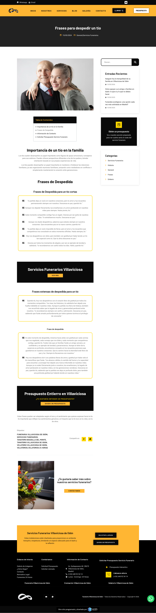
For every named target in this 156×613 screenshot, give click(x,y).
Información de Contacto (46, 133)
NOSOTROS (46, 11)
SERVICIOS (62, 11)
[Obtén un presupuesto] (119, 125)
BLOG (74, 11)
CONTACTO (101, 11)
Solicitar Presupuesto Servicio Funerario (52, 137)
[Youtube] (126, 2)
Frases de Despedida (45, 130)
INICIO (33, 11)
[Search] (135, 62)
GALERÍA (86, 11)
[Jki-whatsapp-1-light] (52, 596)
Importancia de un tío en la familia (50, 127)
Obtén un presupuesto (119, 131)
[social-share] (84, 439)
